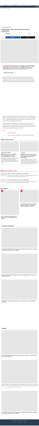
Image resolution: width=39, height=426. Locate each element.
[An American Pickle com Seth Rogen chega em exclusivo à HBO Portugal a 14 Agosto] (29, 196)
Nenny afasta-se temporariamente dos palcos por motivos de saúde (19, 385)
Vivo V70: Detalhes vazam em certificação (18, 180)
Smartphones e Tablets (5, 152)
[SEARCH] (36, 7)
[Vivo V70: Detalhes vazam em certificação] (4, 180)
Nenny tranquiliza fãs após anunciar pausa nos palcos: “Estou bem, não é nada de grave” (19, 356)
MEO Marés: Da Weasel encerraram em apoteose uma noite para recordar (18, 301)
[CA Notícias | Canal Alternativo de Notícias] (19, 424)
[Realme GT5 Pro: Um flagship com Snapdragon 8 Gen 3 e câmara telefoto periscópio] (10, 146)
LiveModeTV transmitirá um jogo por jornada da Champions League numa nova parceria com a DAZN (19, 249)
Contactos (25, 422)
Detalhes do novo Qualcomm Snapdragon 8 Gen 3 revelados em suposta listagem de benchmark (29, 156)
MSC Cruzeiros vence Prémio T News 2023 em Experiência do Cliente (9, 217)
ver (14, 72)
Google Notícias (12, 132)
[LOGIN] (37, 7)
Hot (2, 191)
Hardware (23, 152)
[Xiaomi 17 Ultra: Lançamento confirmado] (4, 174)
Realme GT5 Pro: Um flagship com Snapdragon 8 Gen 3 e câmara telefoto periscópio (8, 155)
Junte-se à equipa (19, 422)
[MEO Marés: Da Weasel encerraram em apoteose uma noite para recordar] (19, 290)
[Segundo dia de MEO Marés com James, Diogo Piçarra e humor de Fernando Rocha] (19, 264)
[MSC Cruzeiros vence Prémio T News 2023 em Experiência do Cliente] (10, 202)
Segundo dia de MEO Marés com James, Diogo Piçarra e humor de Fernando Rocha (19, 275)
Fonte (4, 130)
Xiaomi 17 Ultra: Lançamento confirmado (17, 173)
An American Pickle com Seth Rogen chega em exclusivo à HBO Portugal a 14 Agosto (28, 205)
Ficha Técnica (14, 422)
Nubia (5, 65)
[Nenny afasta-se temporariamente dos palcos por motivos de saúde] (19, 372)
